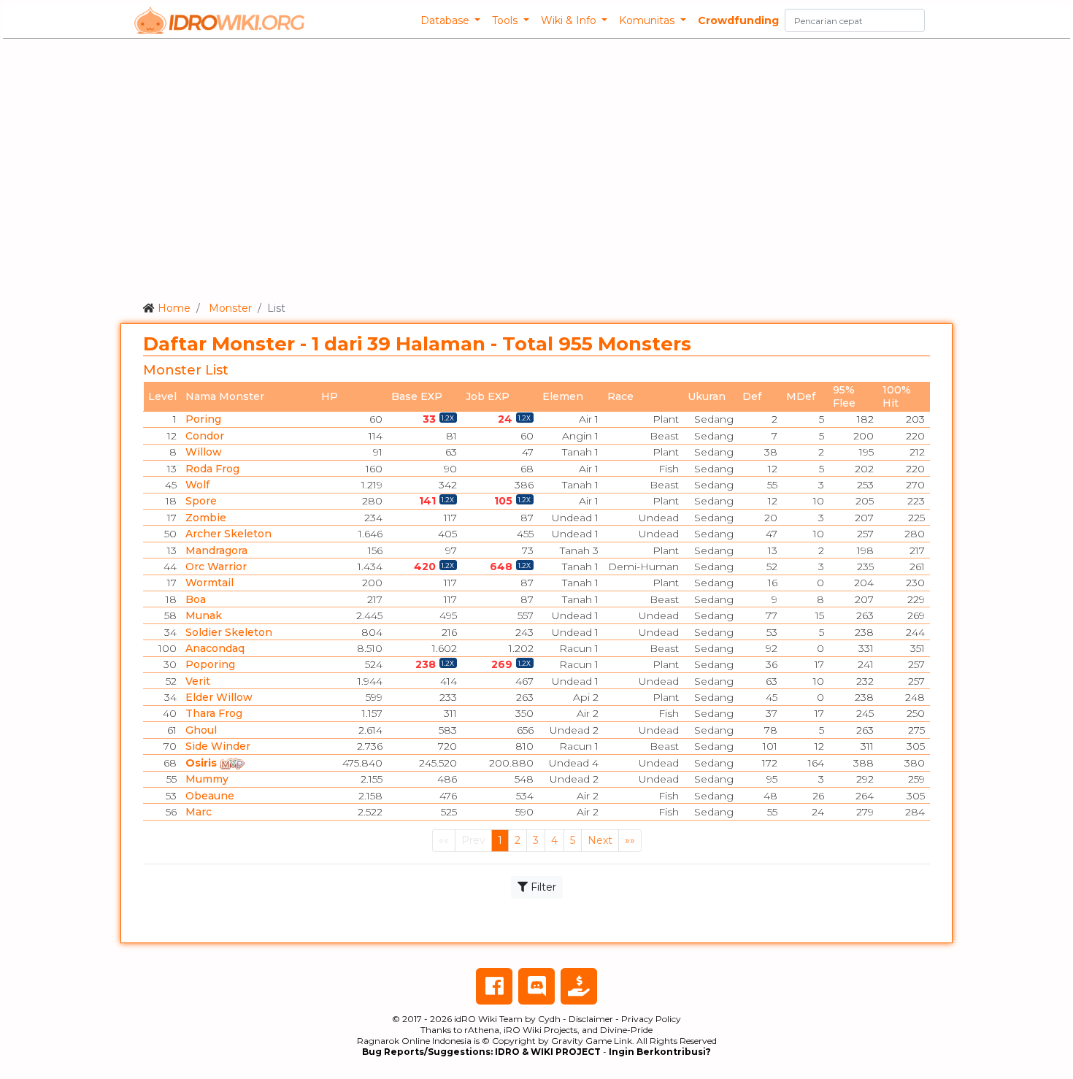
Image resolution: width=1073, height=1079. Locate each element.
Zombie (205, 517)
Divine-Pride (626, 1029)
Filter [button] (542, 887)
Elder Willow (219, 697)
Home (174, 308)
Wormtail (209, 582)
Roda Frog (212, 468)
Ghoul (201, 730)
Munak (203, 615)
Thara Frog (213, 713)
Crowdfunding (738, 20)
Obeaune (209, 795)
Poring (203, 419)
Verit (197, 681)
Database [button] (446, 20)
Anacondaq (215, 648)
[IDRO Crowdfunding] (579, 986)
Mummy (206, 779)
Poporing (210, 664)
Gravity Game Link (591, 1040)
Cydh (549, 1018)
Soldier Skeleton (228, 632)
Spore (201, 500)
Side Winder (217, 746)
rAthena (481, 1029)
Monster (230, 308)
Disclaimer (591, 1018)
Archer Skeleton (228, 533)
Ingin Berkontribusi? (660, 1051)
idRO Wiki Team (488, 1018)
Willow (203, 451)
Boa (195, 599)
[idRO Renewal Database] (219, 20)
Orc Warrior (216, 566)
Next (600, 840)
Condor (204, 435)
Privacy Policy (651, 1018)
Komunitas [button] (648, 20)
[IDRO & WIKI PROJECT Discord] (536, 986)
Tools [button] (506, 20)
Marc (198, 811)
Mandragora (216, 550)
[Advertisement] (536, 167)
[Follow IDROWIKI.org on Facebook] (494, 986)
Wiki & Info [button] (570, 20)
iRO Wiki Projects (540, 1029)
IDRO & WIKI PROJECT (548, 1051)
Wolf (197, 484)
